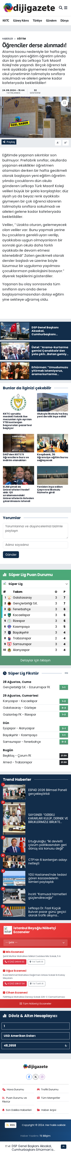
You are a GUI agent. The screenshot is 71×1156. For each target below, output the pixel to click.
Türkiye (37, 20)
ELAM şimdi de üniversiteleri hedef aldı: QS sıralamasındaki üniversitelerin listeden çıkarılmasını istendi (18, 494)
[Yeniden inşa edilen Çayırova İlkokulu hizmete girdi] (52, 475)
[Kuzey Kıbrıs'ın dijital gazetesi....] (29, 8)
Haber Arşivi (48, 1110)
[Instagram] (42, 1077)
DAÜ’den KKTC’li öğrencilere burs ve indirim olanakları (16, 457)
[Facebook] (29, 1077)
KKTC (6, 20)
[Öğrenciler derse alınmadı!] (35, 117)
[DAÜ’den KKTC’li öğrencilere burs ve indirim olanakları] (18, 443)
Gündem (51, 20)
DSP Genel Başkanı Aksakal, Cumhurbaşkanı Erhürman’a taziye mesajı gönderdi (32, 1149)
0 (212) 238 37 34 (16, 983)
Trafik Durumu (49, 1089)
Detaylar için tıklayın (35, 660)
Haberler (7, 38)
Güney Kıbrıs (21, 20)
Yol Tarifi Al (37, 961)
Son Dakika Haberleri (19, 1110)
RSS (12, 1125)
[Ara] (61, 8)
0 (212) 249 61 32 (16, 961)
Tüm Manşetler (50, 1098)
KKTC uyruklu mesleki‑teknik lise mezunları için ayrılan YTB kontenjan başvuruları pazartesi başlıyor (17, 421)
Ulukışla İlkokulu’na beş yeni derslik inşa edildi (52, 415)
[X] (35, 1077)
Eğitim (21, 38)
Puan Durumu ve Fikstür (14, 1099)
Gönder (11, 555)
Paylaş (11, 142)
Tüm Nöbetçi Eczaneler (37, 1003)
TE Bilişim (44, 1136)
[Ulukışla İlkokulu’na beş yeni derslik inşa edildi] (52, 402)
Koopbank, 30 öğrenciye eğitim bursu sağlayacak (52, 457)
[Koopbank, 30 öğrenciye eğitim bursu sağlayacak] (52, 443)
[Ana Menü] (65, 8)
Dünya (64, 20)
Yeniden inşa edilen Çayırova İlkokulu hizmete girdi (50, 489)
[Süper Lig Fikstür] (66, 673)
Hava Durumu (15, 1089)
